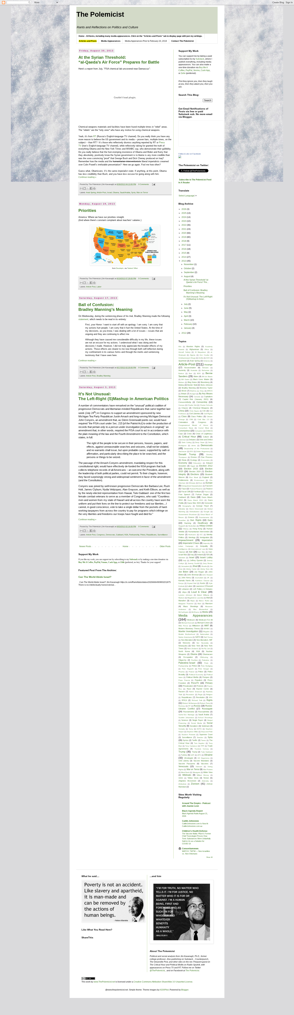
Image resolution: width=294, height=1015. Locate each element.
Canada (197, 397)
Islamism (181, 558)
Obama (116, 192)
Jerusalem (185, 566)
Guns (210, 520)
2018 (184, 241)
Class (184, 416)
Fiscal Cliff (185, 492)
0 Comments (143, 184)
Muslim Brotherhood (186, 634)
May (186, 312)
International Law (198, 549)
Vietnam (199, 767)
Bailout (181, 373)
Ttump (194, 752)
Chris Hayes (194, 411)
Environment (199, 480)
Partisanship (134, 535)
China (181, 411)
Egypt (193, 466)
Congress (101, 535)
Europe (209, 483)
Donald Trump (187, 454)
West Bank (185, 772)
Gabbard (119, 535)
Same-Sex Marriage (186, 715)
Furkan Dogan (202, 494)
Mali (208, 598)
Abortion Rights (193, 346)
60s (179, 346)
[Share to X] (87, 188)
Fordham (197, 492)
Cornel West (203, 428)
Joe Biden (183, 572)
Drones (194, 457)
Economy (182, 463)
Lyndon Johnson (185, 595)
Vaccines (204, 764)
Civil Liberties (194, 414)
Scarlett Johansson (186, 717)
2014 (184, 257)
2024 (184, 217)
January (188, 328)
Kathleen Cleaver (202, 581)
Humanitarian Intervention (198, 532)
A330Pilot (164, 990)
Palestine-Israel (186, 662)
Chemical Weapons (201, 408)
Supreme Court (206, 734)
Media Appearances (195, 615)
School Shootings (205, 717)
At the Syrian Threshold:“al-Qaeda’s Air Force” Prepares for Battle (118, 59)
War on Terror (142, 192)
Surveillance (163, 535)
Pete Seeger (203, 669)
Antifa (201, 358)
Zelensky (205, 781)
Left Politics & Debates (203, 589)
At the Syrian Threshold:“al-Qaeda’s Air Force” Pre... (196, 281)
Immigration (204, 537)
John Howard (207, 575)
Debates (192, 440)
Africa (207, 349)
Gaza (193, 497)
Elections (195, 474)
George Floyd (202, 506)
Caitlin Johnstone (190, 821)
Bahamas (205, 370)
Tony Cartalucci (191, 746)
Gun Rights (195, 520)
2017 (184, 245)
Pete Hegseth (188, 669)
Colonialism (183, 422)
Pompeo (205, 677)
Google (206, 512)
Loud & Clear (199, 592)
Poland (191, 672)
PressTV (195, 683)
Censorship (202, 402)
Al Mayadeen (200, 352)
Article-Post (101, 192)
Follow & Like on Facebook (189, 154)
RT (189, 706)
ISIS (208, 555)
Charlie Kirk (192, 405)
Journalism (199, 578)
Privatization (188, 686)
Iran (191, 552)
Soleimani (205, 726)
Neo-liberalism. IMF (205, 640)
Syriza (185, 740)
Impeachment (185, 540)
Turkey (184, 755)
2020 (184, 233)
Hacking (187, 523)
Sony (191, 729)
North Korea (184, 651)
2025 (184, 213)
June (186, 308)
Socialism (194, 726)
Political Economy (196, 675)
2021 (184, 229)
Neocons (186, 643)
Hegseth (181, 526)
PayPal (189, 70)
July (186, 304)
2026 (184, 209)
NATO (197, 637)
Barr (190, 373)
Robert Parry (205, 703)
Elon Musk (193, 477)
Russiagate (207, 709)
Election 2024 (195, 471)
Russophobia (203, 712)
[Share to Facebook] (91, 188)
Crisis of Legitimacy (204, 434)
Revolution (200, 697)
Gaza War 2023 (194, 503)
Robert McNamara (190, 703)
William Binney (203, 775)
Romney (181, 706)
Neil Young (208, 637)
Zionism (195, 783)
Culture (206, 437)
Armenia (206, 361)
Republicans (151, 535)
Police (200, 672)
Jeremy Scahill (193, 563)
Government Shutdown (187, 514)
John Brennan (193, 575)
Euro (200, 483)
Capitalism (208, 397)
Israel (109, 192)
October (188, 268)
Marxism (209, 603)
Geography (186, 506)
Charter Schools (206, 405)
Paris (206, 663)
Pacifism (194, 660)
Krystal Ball (191, 583)
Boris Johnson (207, 385)
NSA (126, 535)
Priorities (87, 210)
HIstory (186, 529)
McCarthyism (183, 612)
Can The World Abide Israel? (94, 577)
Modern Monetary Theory (189, 628)
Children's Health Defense (194, 831)
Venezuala (183, 766)
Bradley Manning (103, 376)
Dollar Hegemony (203, 451)
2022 (184, 225)
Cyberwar (182, 440)
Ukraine (208, 754)
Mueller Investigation (188, 631)
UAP (192, 755)
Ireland (200, 555)
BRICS (210, 391)
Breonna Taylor (206, 388)
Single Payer (197, 720)
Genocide (209, 503)
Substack (200, 59)
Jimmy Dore (205, 569)
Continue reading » (87, 177)
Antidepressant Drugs (186, 358)
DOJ (191, 451)
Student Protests (188, 734)
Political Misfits (192, 677)
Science (184, 720)
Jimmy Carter (191, 569)
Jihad (195, 566)
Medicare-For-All (206, 620)
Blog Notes (192, 382)
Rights (210, 700)
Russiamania (188, 712)
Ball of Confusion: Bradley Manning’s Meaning (105, 307)
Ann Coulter (204, 355)
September (189, 272)
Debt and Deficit (206, 440)
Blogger (184, 990)
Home (125, 546)
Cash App (205, 70)
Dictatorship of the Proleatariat (196, 449)
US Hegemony (203, 758)
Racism (181, 692)
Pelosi (142, 535)
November (189, 264)
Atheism (205, 368)
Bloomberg (205, 382)
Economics (205, 460)
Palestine (205, 660)
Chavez (185, 408)
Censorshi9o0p (184, 402)
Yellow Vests (192, 778)
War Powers (208, 769)
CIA (204, 411)
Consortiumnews (190, 848)
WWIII (180, 778)
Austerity (182, 370)
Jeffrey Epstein (196, 560)
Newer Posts (85, 546)
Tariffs (194, 740)
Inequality (204, 546)
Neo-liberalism (187, 640)
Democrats (110, 535)
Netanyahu (182, 646)
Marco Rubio (204, 601)
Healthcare (203, 523)
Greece (191, 517)
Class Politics (196, 416)
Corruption (199, 431)
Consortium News (185, 428)
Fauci (184, 489)
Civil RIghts (208, 414)
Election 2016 (191, 469)
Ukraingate (188, 758)
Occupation (188, 657)
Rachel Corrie (202, 689)
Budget (193, 394)
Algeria (192, 355)
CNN (191, 419)
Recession (190, 694)
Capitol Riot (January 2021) (196, 399)
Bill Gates (185, 379)
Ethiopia (192, 483)
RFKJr (184, 700)
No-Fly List (205, 648)
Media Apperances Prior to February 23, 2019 (146, 41)
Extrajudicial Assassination (192, 486)
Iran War (201, 552)
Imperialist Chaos (191, 543)
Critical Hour (189, 436)
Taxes (203, 740)
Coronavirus (184, 431)
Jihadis (204, 566)
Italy (184, 560)
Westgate (196, 772)
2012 (184, 333)
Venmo (196, 70)
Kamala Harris (184, 580)
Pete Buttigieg (207, 666)
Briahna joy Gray (197, 391)
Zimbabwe (182, 784)
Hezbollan (192, 526)
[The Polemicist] (179, 157)
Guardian (182, 520)
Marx (199, 604)
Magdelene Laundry (195, 598)
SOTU (199, 729)
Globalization (194, 512)
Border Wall (192, 385)
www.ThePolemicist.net (104, 982)
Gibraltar (181, 509)
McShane (195, 612)
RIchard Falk (197, 700)
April (186, 316)
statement (83, 319)
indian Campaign (185, 546)
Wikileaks (186, 775)
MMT (206, 625)
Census (181, 405)
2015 (184, 253)
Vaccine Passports (186, 764)
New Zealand (192, 648)
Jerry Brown (208, 563)
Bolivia (181, 385)
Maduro (181, 598)
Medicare (191, 620)
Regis (200, 694)
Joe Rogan (199, 572)
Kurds (202, 583)
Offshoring (204, 657)
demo (193, 445)
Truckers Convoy (201, 749)
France (207, 492)
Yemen (206, 778)
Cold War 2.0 (203, 419)
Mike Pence (183, 626)
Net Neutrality (202, 643)
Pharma (181, 672)
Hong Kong (197, 529)
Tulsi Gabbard (207, 752)
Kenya (181, 583)
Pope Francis (184, 680)
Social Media (196, 723)
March (187, 320)
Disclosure (182, 451)
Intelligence (182, 549)
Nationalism (204, 634)
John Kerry (186, 578)
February (188, 324)
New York (196, 646)
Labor (99, 287)
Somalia (181, 729)
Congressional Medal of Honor (193, 425)
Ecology (193, 460)
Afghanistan (194, 349)
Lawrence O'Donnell (204, 586)
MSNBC (207, 629)
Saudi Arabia (125, 192)
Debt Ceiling (187, 442)
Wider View (208, 772)
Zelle (183, 73)
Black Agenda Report (192, 811)
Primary (209, 683)
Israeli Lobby (206, 557)
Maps (192, 601)
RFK (211, 697)
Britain (183, 394)
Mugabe (206, 631)
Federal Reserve (196, 489)
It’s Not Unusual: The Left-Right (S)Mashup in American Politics (123, 396)
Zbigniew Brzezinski (187, 781)
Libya (184, 592)
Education (197, 463)
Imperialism (207, 540)
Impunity (206, 543)
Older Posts (165, 546)
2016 (184, 249)
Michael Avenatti (187, 623)
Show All (209, 857)
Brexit (184, 391)
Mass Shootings (190, 606)
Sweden (200, 737)
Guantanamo (204, 517)
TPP (202, 746)
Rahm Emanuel (195, 692)
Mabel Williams (203, 595)
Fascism (209, 486)
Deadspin (120, 268)
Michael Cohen (203, 623)
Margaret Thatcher (185, 604)
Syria (133, 192)
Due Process (207, 457)
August (187, 276)
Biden (196, 376)
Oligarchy (182, 660)
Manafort (182, 601)
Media (205, 612)
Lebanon (185, 589)
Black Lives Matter (201, 379)
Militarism (196, 626)
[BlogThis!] (84, 188)
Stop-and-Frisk (207, 732)
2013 (184, 261)
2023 (184, 221)
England (205, 477)
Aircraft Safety (184, 352)
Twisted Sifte (132, 268)
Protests (200, 686)
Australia (194, 370)
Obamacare (208, 654)
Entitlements (183, 480)
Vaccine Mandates (201, 761)
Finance (209, 489)
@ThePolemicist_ (158, 970)
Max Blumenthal (200, 609)
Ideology (192, 537)
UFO (199, 755)
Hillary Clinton (206, 526)
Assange (208, 364)
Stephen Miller (192, 732)
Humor (181, 534)
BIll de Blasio (207, 376)
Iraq (192, 555)
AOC (208, 358)
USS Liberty (183, 761)
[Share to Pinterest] (94, 188)
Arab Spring (91, 192)
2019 (184, 237)
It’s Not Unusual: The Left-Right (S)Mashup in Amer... (198, 298)
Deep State (200, 442)
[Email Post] (153, 184)
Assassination (190, 368)
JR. (208, 578)
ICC (201, 535)
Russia (197, 706)
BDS (199, 373)
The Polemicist (192, 970)
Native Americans (185, 637)
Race (189, 689)
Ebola (184, 460)
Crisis (189, 434)
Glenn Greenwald (196, 509)
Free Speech (184, 494)
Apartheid (182, 361)
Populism (198, 680)
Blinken (181, 382)
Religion (209, 694)
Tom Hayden (199, 743)
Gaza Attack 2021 (195, 500)
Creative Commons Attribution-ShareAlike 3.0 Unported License (163, 982)
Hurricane (192, 535)
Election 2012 (206, 466)
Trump (181, 751)
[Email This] (81, 188)
